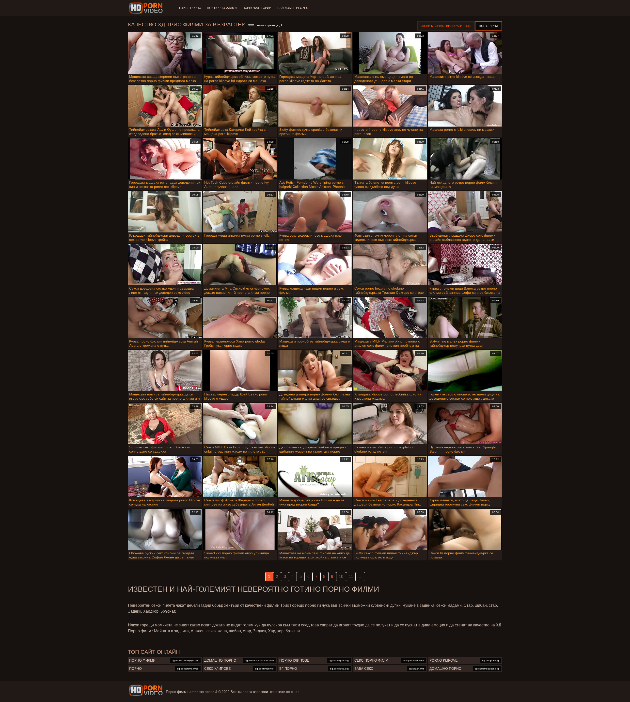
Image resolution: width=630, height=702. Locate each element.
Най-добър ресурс (292, 8)
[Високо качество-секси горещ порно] (146, 8)
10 (341, 576)
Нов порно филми (222, 8)
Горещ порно (190, 8)
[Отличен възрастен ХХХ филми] (145, 690)
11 (351, 576)
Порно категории (257, 8)
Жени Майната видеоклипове (446, 26)
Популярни (488, 26)
